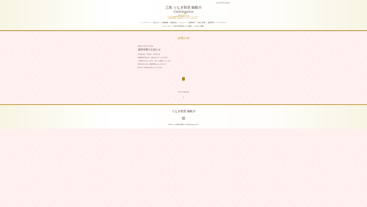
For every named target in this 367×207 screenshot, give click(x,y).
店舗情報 (165, 23)
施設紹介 (174, 23)
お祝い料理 (201, 23)
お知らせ (156, 23)
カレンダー (167, 26)
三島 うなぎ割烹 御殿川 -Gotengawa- (183, 9)
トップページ (145, 23)
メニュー (182, 23)
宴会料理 (211, 23)
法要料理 (191, 23)
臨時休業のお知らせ (149, 49)
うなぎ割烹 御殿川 (183, 111)
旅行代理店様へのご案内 (183, 26)
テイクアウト (221, 23)
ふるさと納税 (199, 26)
